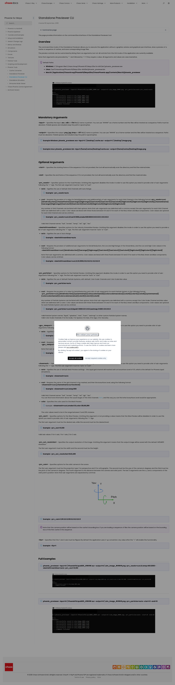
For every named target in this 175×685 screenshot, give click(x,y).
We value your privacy (87, 334)
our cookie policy (72, 347)
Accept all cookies (75, 358)
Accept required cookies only (95, 358)
